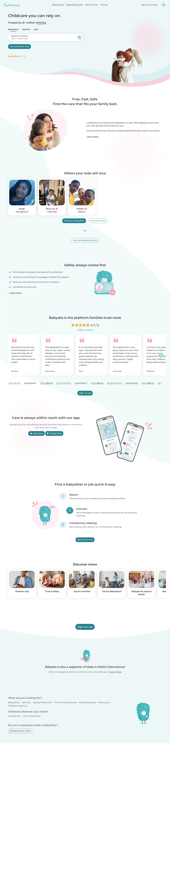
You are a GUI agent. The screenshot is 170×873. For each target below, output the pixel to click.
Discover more (85, 564)
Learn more (93, 136)
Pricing (103, 5)
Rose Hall (52, 212)
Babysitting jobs (74, 5)
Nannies (26, 29)
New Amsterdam (32, 716)
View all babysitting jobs (85, 240)
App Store (37, 433)
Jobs (36, 29)
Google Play (55, 433)
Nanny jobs (104, 702)
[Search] (79, 37)
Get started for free (19, 46)
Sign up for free (85, 539)
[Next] (161, 355)
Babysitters (58, 5)
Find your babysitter (74, 221)
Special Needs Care (42, 702)
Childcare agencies (17, 706)
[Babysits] (12, 5)
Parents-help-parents (66, 702)
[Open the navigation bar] (163, 4)
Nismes (81, 212)
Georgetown (22, 212)
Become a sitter (150, 5)
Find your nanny (98, 221)
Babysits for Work (21, 731)
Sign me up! (85, 393)
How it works (91, 5)
